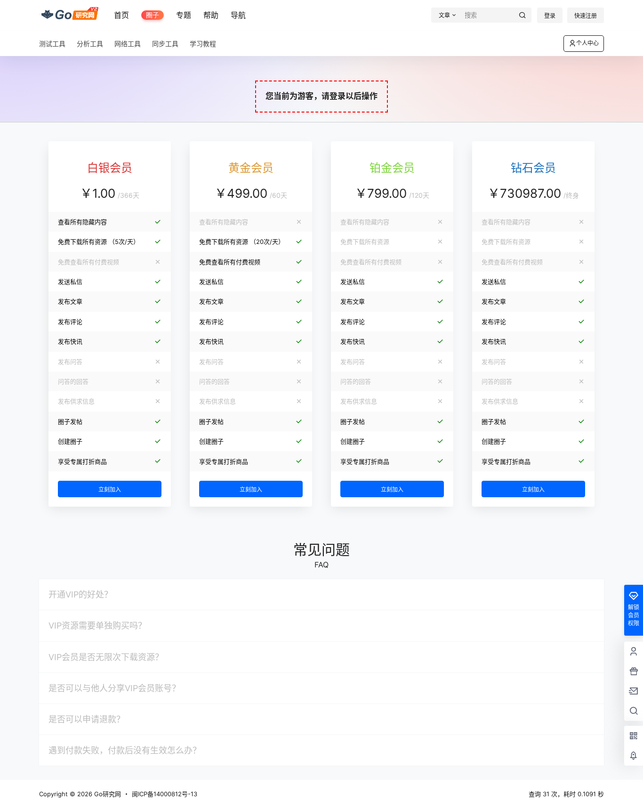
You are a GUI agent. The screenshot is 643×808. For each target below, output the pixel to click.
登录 (549, 15)
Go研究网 (106, 794)
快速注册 (585, 15)
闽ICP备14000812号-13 (164, 794)
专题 (183, 15)
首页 (121, 15)
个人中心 (587, 43)
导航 (238, 15)
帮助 (210, 15)
